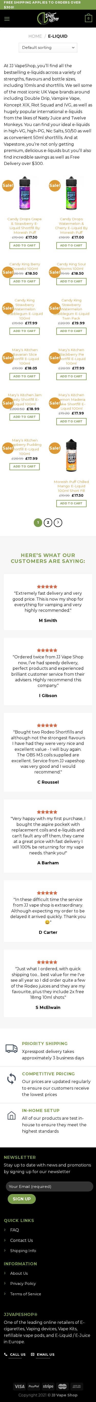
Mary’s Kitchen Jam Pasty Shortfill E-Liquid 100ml (24, 399)
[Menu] (7, 18)
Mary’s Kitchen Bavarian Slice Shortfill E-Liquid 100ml (24, 356)
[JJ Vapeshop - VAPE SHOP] (48, 18)
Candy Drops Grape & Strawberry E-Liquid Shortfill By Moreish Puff (24, 225)
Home (35, 36)
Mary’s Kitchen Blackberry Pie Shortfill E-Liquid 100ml (71, 356)
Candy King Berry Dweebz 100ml (24, 266)
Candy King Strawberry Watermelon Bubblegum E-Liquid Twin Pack (71, 309)
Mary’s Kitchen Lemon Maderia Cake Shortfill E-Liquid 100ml (71, 401)
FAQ (14, 1230)
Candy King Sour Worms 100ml (71, 266)
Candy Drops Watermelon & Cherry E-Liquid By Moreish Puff (71, 225)
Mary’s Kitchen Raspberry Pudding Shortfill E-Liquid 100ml (24, 447)
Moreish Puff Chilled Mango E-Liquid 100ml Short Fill (71, 486)
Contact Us (21, 1240)
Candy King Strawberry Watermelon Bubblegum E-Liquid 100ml (25, 309)
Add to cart (24, 245)
